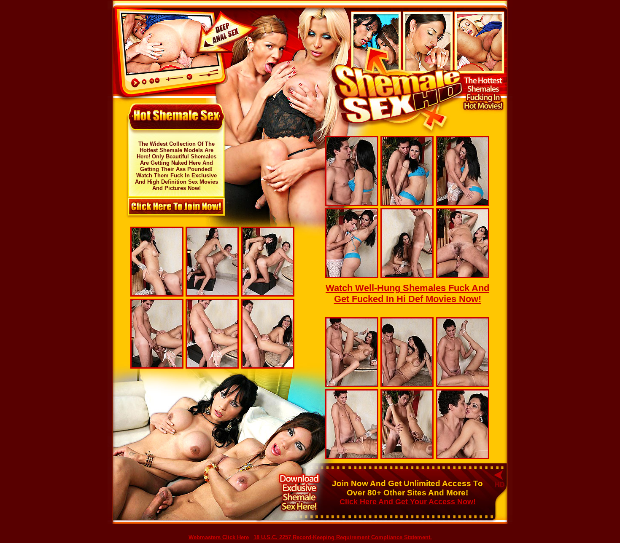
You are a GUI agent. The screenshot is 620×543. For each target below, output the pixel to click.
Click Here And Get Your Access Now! (408, 502)
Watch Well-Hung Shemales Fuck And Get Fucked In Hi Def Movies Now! (407, 293)
